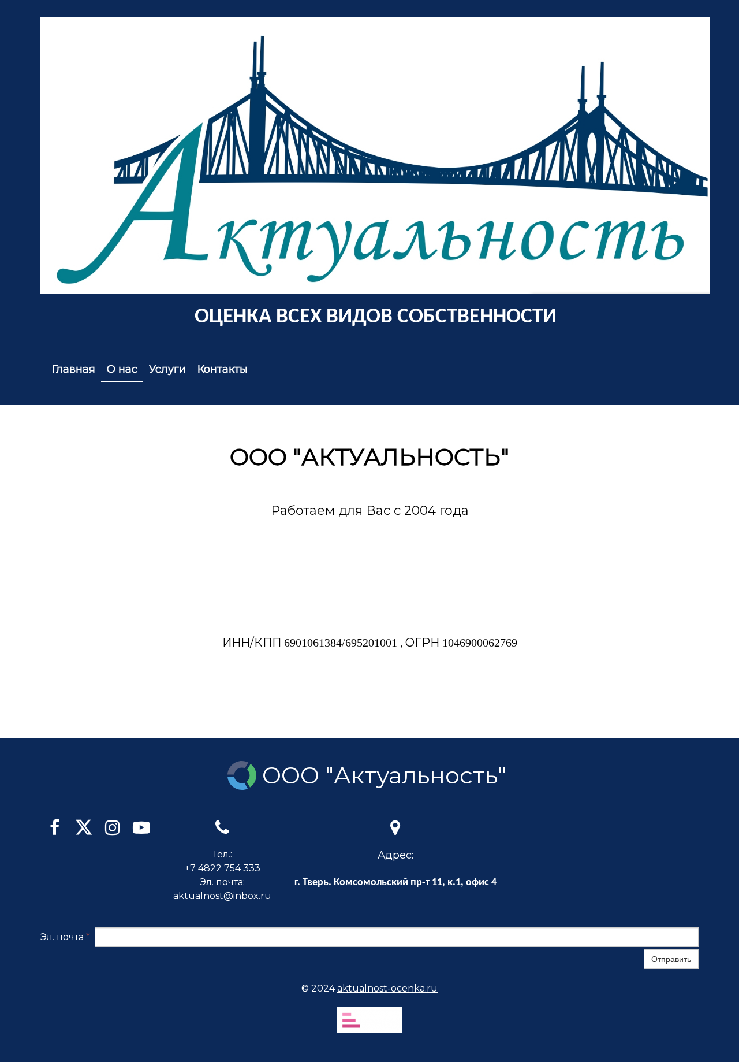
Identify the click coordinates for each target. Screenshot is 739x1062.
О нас (122, 369)
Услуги (167, 369)
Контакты (222, 369)
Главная (73, 369)
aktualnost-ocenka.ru (387, 988)
